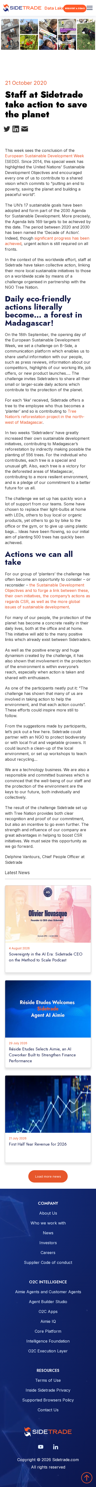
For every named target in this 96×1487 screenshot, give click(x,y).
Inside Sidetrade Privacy (48, 1390)
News (48, 1232)
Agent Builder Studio (48, 1301)
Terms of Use (48, 1380)
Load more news (48, 1176)
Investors (48, 1242)
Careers (48, 1252)
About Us (48, 1213)
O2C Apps (48, 1311)
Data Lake (54, 8)
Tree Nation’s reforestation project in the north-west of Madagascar (44, 417)
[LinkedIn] (15, 129)
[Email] (24, 130)
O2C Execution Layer (48, 1350)
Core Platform (48, 1331)
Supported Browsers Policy (48, 1400)
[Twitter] (6, 130)
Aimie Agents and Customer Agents (48, 1291)
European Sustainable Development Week (44, 155)
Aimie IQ (48, 1321)
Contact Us (48, 1409)
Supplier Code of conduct (48, 1262)
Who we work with (48, 1223)
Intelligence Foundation (48, 1341)
